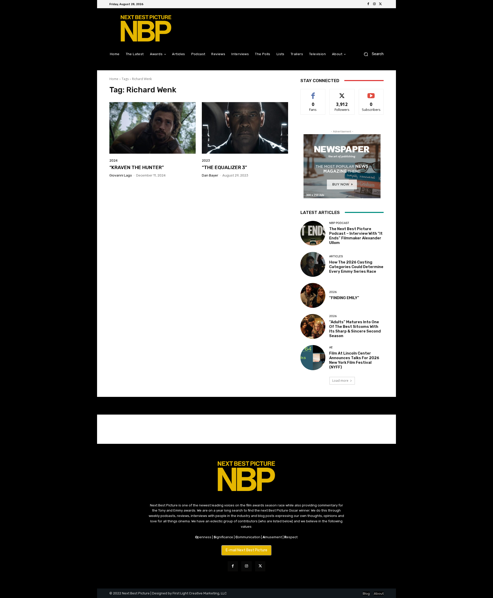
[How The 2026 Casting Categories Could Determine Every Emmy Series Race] (312, 264)
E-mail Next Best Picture (246, 550)
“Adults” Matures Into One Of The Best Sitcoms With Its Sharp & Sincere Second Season (355, 329)
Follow (342, 93)
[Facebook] (368, 4)
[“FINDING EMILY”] (312, 295)
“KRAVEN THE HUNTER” (136, 167)
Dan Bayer (210, 175)
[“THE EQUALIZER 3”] (245, 128)
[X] (380, 4)
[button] (372, 54)
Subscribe (371, 93)
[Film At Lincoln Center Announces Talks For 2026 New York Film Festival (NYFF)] (312, 357)
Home (113, 79)
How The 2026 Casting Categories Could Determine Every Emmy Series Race (356, 267)
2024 (113, 160)
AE (331, 347)
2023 (206, 160)
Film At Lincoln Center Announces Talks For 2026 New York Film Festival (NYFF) (354, 360)
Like (313, 93)
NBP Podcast (339, 223)
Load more (340, 380)
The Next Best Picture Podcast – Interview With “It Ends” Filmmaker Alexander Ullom (356, 236)
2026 (333, 292)
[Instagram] (374, 4)
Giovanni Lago (120, 175)
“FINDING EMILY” (344, 298)
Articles (336, 256)
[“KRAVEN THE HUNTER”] (152, 128)
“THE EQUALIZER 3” (224, 167)
